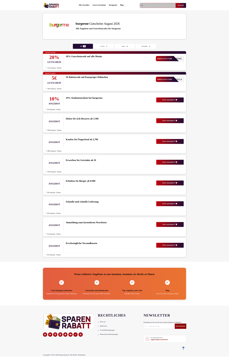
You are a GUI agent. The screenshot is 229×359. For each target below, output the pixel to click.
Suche (181, 5)
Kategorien (113, 5)
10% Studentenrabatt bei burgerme (84, 98)
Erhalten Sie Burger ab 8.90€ (81, 181)
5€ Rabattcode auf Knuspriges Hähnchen (87, 77)
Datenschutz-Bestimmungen (109, 334)
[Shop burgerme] (59, 25)
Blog (122, 5)
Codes (103, 46)
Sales (125, 46)
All (82, 46)
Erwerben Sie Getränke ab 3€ (81, 160)
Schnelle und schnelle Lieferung (82, 201)
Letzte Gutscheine (99, 5)
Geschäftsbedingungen (107, 330)
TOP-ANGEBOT (168, 100)
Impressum (103, 326)
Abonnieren (180, 326)
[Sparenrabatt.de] (52, 5)
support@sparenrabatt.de (159, 339)
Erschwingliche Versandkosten (81, 243)
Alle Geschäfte (84, 5)
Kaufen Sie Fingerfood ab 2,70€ (82, 139)
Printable (145, 46)
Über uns (103, 322)
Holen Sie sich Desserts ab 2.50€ (82, 118)
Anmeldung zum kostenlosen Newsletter (86, 222)
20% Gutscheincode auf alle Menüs (84, 56)
